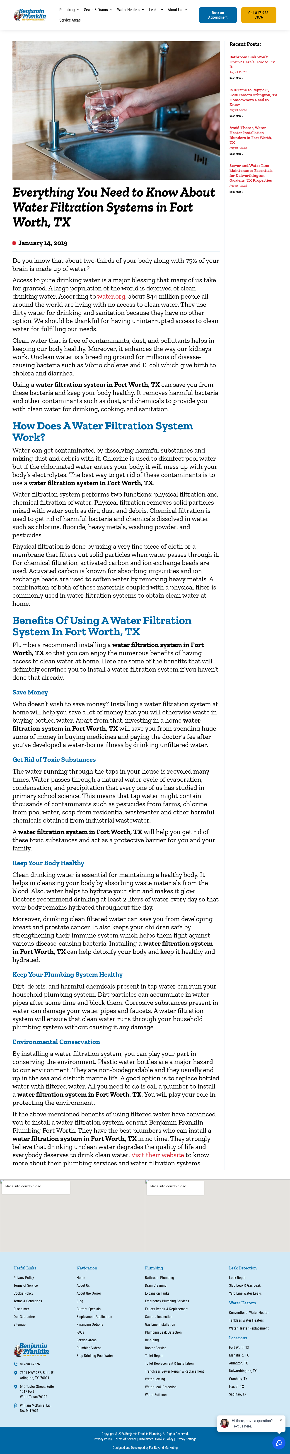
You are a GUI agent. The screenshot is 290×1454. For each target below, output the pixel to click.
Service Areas (70, 20)
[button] (218, 15)
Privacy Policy (103, 1439)
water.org (111, 296)
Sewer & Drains (96, 9)
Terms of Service (125, 1439)
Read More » (236, 78)
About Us (175, 9)
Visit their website (158, 1155)
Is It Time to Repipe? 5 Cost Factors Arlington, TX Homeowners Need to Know (254, 97)
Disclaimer (146, 1439)
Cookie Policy (164, 1439)
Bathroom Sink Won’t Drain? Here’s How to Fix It (252, 61)
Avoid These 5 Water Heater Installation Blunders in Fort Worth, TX (251, 135)
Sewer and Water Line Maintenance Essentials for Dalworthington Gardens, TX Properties (251, 173)
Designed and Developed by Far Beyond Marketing (145, 1448)
